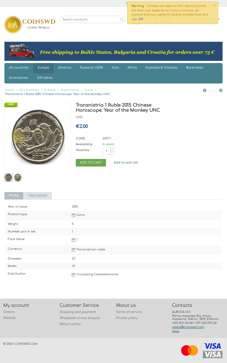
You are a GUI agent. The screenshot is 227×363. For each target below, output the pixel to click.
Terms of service (129, 312)
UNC (11, 104)
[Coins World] (29, 24)
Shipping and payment (78, 312)
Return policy (70, 324)
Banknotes (194, 67)
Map (175, 331)
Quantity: (83, 150)
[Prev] (204, 91)
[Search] (121, 20)
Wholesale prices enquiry (80, 318)
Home (9, 90)
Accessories (18, 77)
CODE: (81, 138)
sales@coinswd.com (188, 327)
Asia (115, 67)
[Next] (221, 91)
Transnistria (70, 90)
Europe (43, 67)
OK (140, 19)
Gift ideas (45, 77)
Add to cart (91, 162)
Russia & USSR (91, 67)
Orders (9, 312)
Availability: (84, 144)
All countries (19, 67)
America (64, 67)
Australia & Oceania (161, 67)
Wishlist (9, 318)
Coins (88, 90)
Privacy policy (127, 318)
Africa (132, 67)
